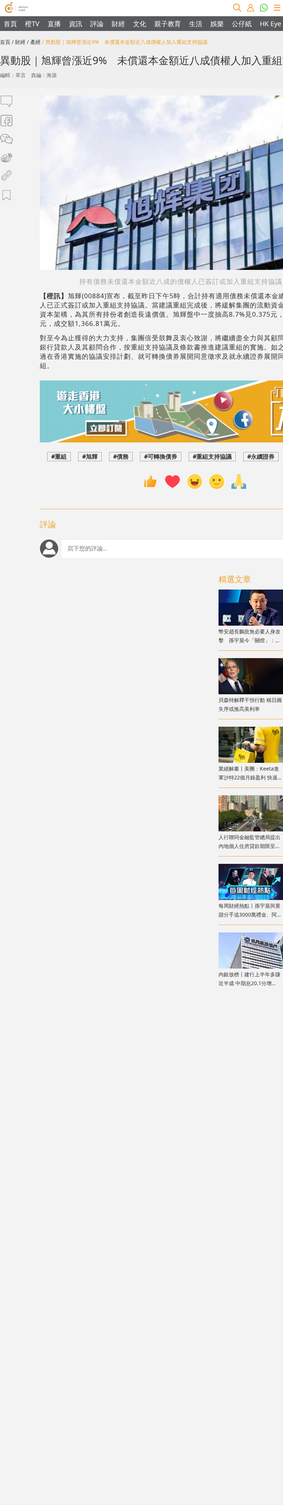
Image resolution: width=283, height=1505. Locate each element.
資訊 (75, 23)
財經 (118, 23)
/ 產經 (34, 41)
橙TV (32, 23)
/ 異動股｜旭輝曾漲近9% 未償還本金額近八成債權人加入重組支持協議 (124, 41)
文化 (139, 23)
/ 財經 (18, 41)
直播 (54, 23)
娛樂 (217, 23)
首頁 (10, 23)
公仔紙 (242, 23)
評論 (97, 23)
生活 (195, 23)
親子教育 (167, 23)
